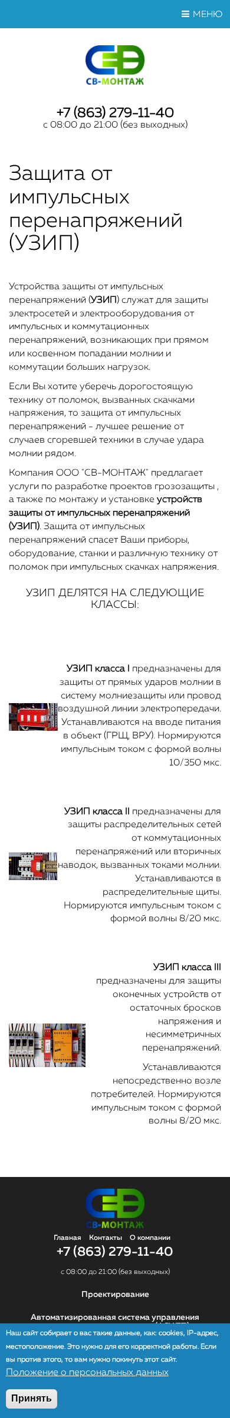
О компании (150, 1238)
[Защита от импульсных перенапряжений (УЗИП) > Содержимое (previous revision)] (33, 728)
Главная (67, 1238)
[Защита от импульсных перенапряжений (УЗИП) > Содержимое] (47, 1064)
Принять (31, 1398)
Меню (207, 14)
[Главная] (115, 82)
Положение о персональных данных (87, 1372)
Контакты (105, 1238)
